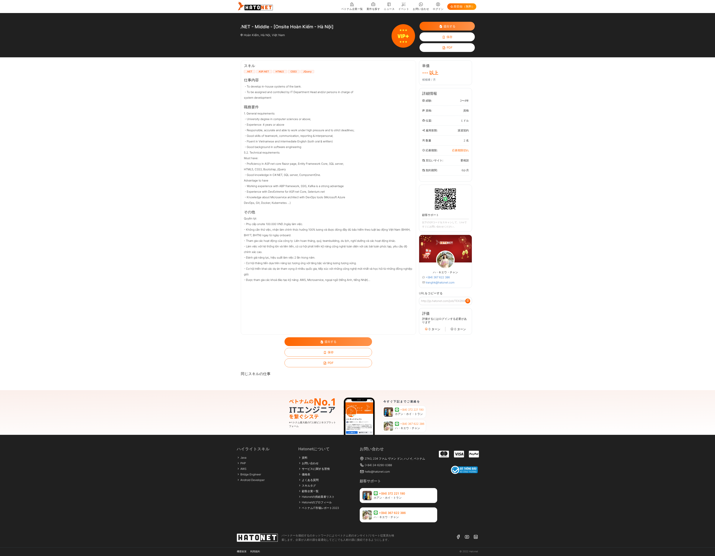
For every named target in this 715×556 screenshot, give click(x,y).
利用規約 (255, 551)
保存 (449, 37)
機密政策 (242, 551)
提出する (449, 26)
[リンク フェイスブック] (458, 537)
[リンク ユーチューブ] (466, 537)
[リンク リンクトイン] (475, 537)
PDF (449, 47)
